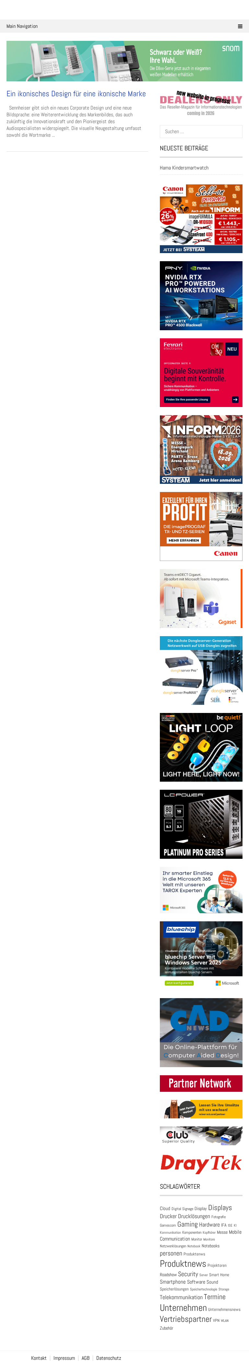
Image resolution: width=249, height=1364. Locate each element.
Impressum (64, 1358)
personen (171, 1253)
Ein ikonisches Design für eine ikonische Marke (76, 93)
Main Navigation (22, 26)
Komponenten (191, 1232)
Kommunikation (170, 1232)
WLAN (225, 1320)
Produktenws (194, 1254)
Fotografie (218, 1216)
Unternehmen (183, 1307)
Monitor (196, 1239)
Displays (220, 1207)
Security (188, 1274)
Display (201, 1208)
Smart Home (219, 1274)
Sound (212, 1282)
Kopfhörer (209, 1232)
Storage (224, 1289)
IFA (224, 1225)
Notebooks (210, 1246)
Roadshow (168, 1274)
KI (235, 1225)
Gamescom (168, 1225)
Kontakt (39, 1358)
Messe (222, 1232)
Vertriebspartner (186, 1319)
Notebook (193, 1246)
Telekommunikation (181, 1297)
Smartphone (173, 1281)
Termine (215, 1296)
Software (196, 1281)
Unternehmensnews (224, 1309)
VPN (216, 1320)
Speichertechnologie (203, 1289)
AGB (85, 1358)
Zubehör (166, 1328)
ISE (230, 1225)
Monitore (209, 1239)
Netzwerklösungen (173, 1246)
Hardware (209, 1224)
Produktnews (183, 1263)
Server (203, 1275)
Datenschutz (108, 1358)
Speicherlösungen (174, 1289)
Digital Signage (182, 1208)
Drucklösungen (194, 1216)
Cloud (165, 1208)
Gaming (187, 1224)
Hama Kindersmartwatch (184, 167)
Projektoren (217, 1265)
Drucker (168, 1216)
